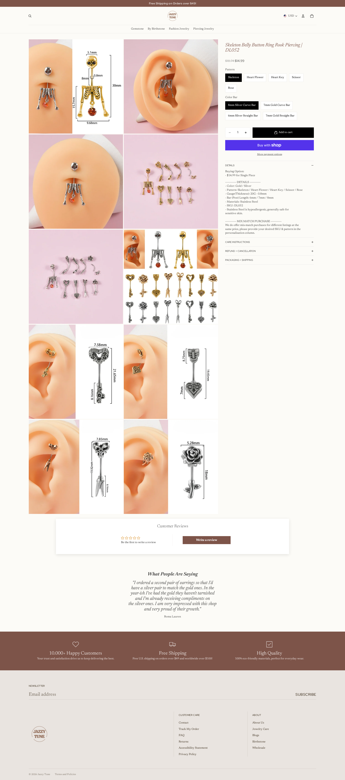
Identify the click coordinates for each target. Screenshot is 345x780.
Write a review (206, 540)
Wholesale (258, 748)
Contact (183, 722)
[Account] (303, 16)
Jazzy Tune (44, 774)
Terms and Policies (65, 774)
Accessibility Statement (193, 748)
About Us (258, 722)
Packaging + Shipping (239, 260)
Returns (183, 741)
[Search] (30, 16)
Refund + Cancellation (240, 251)
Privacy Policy (187, 754)
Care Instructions (237, 242)
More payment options (269, 154)
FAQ (181, 735)
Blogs (255, 735)
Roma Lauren (172, 616)
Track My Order (189, 729)
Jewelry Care (260, 729)
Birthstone (259, 741)
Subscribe (305, 694)
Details (229, 165)
